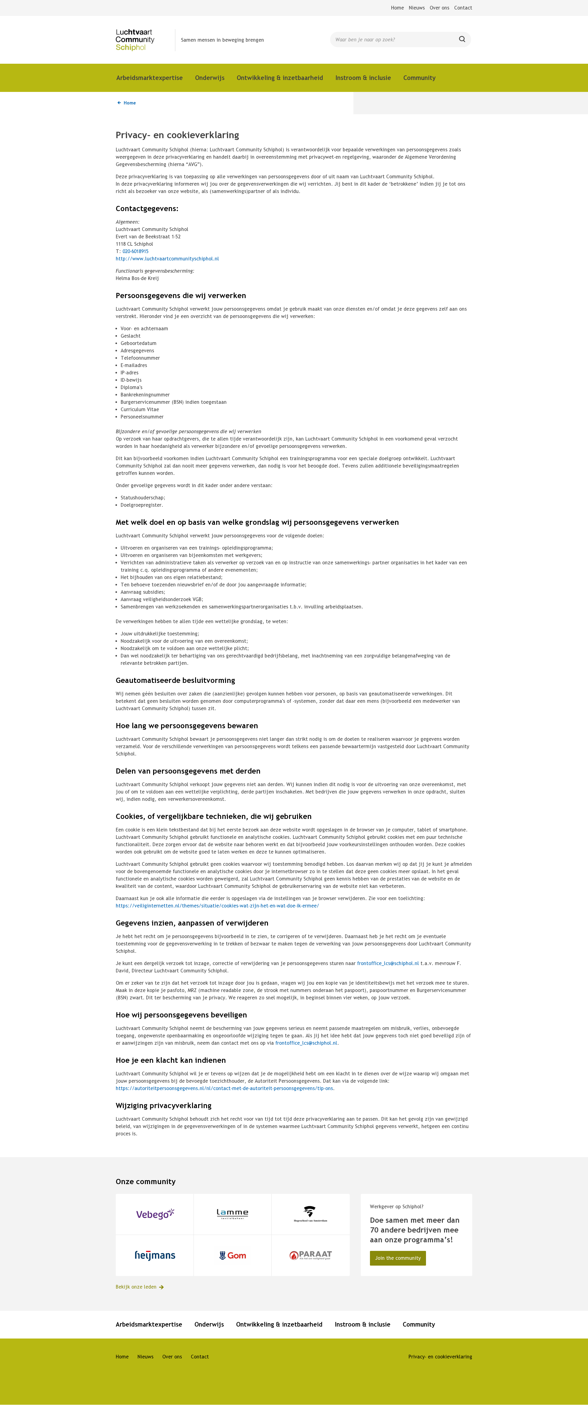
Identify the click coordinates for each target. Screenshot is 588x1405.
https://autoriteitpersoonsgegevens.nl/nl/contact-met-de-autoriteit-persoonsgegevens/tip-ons (224, 1088)
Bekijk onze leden (136, 1287)
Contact (463, 8)
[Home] (145, 40)
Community (419, 77)
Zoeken (462, 41)
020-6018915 (136, 251)
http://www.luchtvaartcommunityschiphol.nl (167, 259)
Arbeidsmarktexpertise (149, 77)
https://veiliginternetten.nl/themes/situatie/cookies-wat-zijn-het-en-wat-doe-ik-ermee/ (217, 906)
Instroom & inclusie (363, 77)
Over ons (439, 8)
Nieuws (417, 8)
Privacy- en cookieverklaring (440, 1357)
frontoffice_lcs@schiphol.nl (388, 963)
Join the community (398, 1258)
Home (397, 8)
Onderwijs (209, 77)
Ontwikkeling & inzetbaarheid (280, 77)
